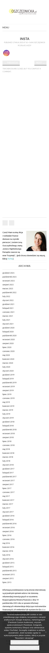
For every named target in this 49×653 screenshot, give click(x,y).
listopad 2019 (8, 379)
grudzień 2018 (8, 422)
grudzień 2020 (8, 328)
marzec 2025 (7, 289)
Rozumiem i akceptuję (24, 642)
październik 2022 (9, 292)
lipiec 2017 (6, 488)
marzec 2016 (7, 551)
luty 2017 (6, 508)
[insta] (6, 53)
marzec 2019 (7, 410)
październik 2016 (9, 524)
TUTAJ (10, 259)
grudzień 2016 (8, 516)
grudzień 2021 (8, 304)
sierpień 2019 (8, 390)
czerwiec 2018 (8, 445)
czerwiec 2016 (8, 539)
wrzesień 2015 (8, 574)
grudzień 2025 (8, 273)
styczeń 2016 (8, 559)
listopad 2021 (8, 308)
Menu (5, 27)
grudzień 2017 (8, 469)
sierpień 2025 (8, 285)
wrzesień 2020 (8, 339)
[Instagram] (11, 223)
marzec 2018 (7, 457)
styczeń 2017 (8, 512)
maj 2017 (6, 496)
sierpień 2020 (8, 343)
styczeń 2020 (8, 371)
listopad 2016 (8, 520)
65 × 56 (28, 42)
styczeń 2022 (8, 300)
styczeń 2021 (8, 324)
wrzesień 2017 (8, 480)
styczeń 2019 (8, 418)
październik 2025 (9, 277)
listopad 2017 (8, 473)
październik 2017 (9, 477)
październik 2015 (9, 571)
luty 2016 (6, 555)
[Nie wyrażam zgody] (45, 632)
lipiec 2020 (6, 347)
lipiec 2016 (6, 535)
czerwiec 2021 (8, 312)
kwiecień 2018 (8, 453)
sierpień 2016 (8, 531)
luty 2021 (6, 320)
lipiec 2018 (6, 441)
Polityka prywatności (24, 648)
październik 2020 (9, 336)
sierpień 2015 (8, 578)
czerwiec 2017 (8, 492)
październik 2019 (9, 383)
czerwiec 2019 (8, 398)
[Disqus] (24, 111)
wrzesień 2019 (8, 386)
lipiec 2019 (6, 394)
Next (40, 62)
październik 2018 (9, 430)
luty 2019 (6, 414)
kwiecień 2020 (8, 359)
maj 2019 (6, 402)
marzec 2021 (7, 316)
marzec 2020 (7, 363)
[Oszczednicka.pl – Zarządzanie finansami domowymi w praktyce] (24, 11)
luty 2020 (6, 367)
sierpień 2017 (8, 484)
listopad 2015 (8, 567)
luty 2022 (6, 296)
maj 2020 (6, 355)
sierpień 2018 (8, 437)
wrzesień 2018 (8, 433)
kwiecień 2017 (8, 500)
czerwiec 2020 (8, 351)
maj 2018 (6, 449)
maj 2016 (6, 543)
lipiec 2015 (6, 582)
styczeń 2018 (8, 465)
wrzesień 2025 (8, 281)
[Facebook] (5, 223)
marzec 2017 (7, 504)
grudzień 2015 (8, 563)
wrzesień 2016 (8, 527)
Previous (11, 62)
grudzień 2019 (8, 375)
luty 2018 (6, 461)
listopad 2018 (8, 426)
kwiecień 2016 (8, 547)
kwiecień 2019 (8, 406)
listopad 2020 (8, 332)
